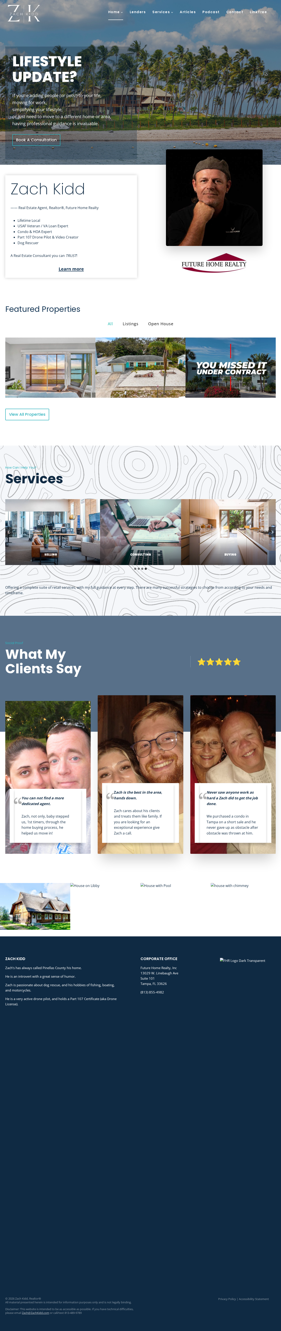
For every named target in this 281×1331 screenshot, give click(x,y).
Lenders (138, 12)
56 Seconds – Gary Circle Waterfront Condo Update (231, 367)
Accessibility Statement (254, 1299)
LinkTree (258, 12)
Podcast (211, 12)
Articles (188, 12)
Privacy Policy (227, 1299)
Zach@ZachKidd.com (35, 1313)
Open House (160, 323)
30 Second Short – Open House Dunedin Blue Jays (140, 367)
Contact (234, 12)
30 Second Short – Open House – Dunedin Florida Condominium (50, 367)
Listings (131, 323)
